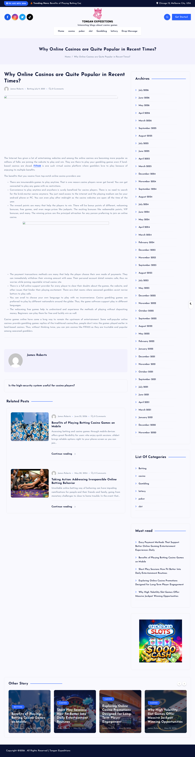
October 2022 (146, 311)
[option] (30, 711)
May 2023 (144, 288)
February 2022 (146, 341)
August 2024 (145, 197)
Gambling (102, 31)
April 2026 (144, 113)
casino (71, 31)
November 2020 (147, 433)
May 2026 (144, 105)
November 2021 (147, 364)
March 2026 (145, 121)
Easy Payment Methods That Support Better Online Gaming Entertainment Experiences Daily (157, 546)
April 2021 (144, 402)
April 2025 (144, 159)
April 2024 (144, 227)
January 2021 (146, 417)
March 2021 (145, 410)
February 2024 (146, 242)
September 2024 (147, 189)
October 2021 (146, 372)
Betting (30, 89)
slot (91, 31)
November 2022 (147, 303)
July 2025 (143, 143)
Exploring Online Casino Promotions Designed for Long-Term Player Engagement (71, 714)
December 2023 (147, 250)
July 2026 (144, 90)
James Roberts (17, 89)
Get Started (181, 17)
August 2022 (145, 326)
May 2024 (144, 219)
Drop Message (129, 31)
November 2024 (147, 181)
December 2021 (147, 357)
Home (61, 31)
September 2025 (147, 128)
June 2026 (144, 98)
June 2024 (144, 212)
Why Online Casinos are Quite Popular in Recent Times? (102, 57)
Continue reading (62, 454)
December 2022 (147, 296)
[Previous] (179, 683)
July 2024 (144, 204)
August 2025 (145, 136)
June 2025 (144, 151)
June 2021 (144, 395)
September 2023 (147, 265)
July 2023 (143, 280)
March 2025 (145, 166)
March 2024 (145, 235)
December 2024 (147, 174)
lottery (114, 31)
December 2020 (147, 425)
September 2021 (147, 379)
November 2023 (147, 258)
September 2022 (147, 318)
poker (82, 31)
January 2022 (146, 349)
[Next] (184, 683)
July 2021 (143, 387)
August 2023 (145, 273)
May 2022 (144, 334)
